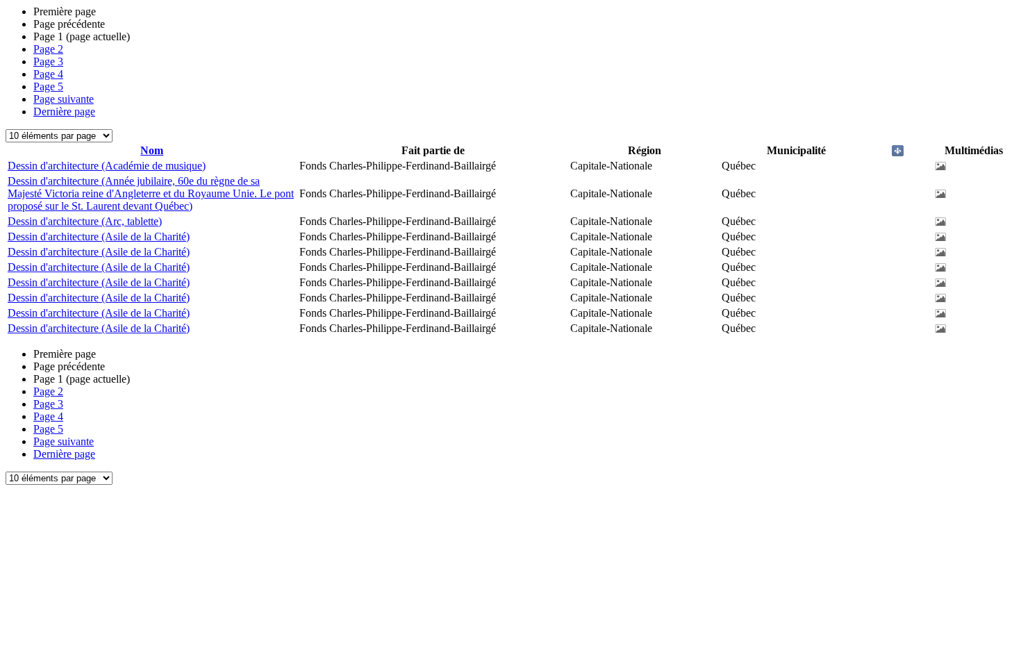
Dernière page (64, 111)
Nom (151, 150)
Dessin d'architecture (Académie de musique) (107, 166)
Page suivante (63, 99)
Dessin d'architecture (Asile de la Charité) (99, 236)
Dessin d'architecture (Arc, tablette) (85, 221)
